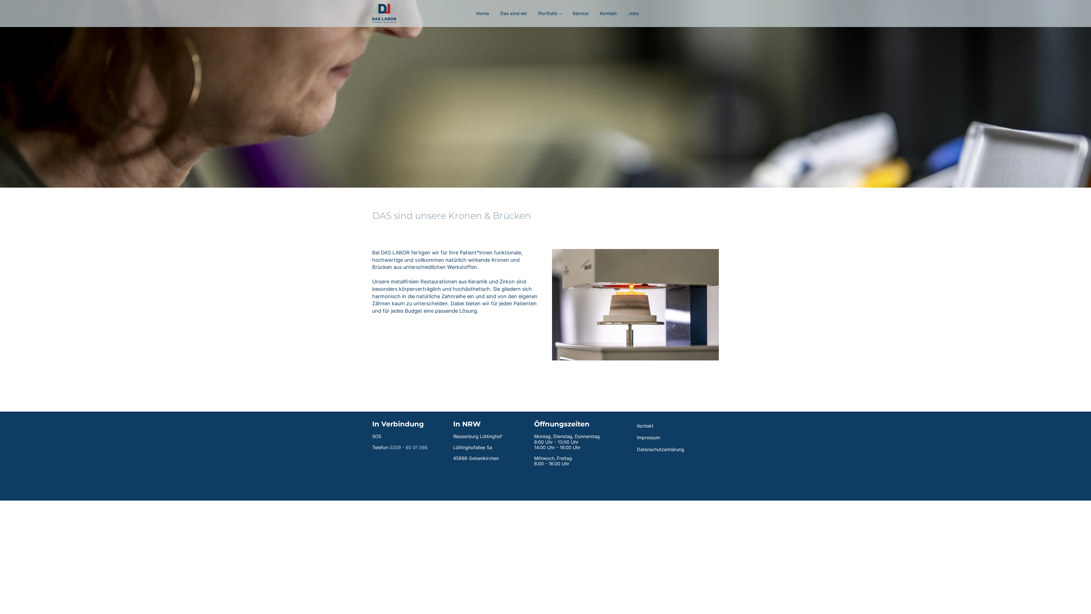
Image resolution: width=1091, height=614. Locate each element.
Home (482, 13)
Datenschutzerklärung (660, 449)
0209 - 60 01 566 (409, 447)
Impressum (648, 437)
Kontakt (608, 13)
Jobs (633, 13)
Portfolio (547, 13)
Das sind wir (513, 13)
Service (580, 13)
